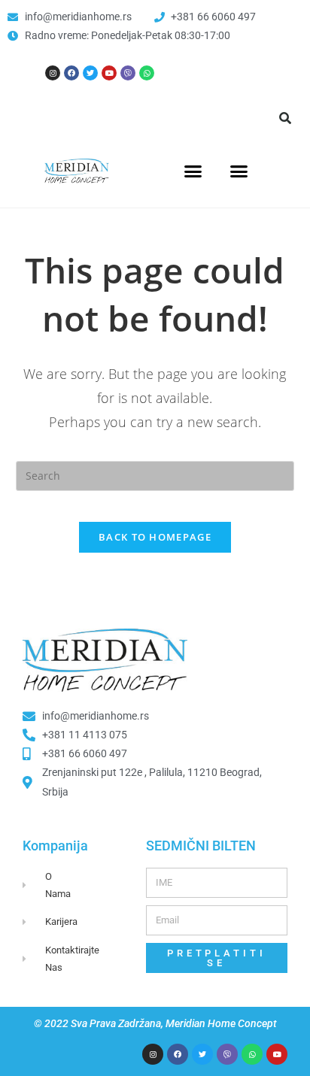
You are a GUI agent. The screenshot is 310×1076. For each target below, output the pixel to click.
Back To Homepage (155, 537)
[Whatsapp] (146, 72)
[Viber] (127, 72)
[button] (285, 118)
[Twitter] (90, 72)
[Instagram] (52, 72)
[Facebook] (71, 72)
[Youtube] (109, 72)
